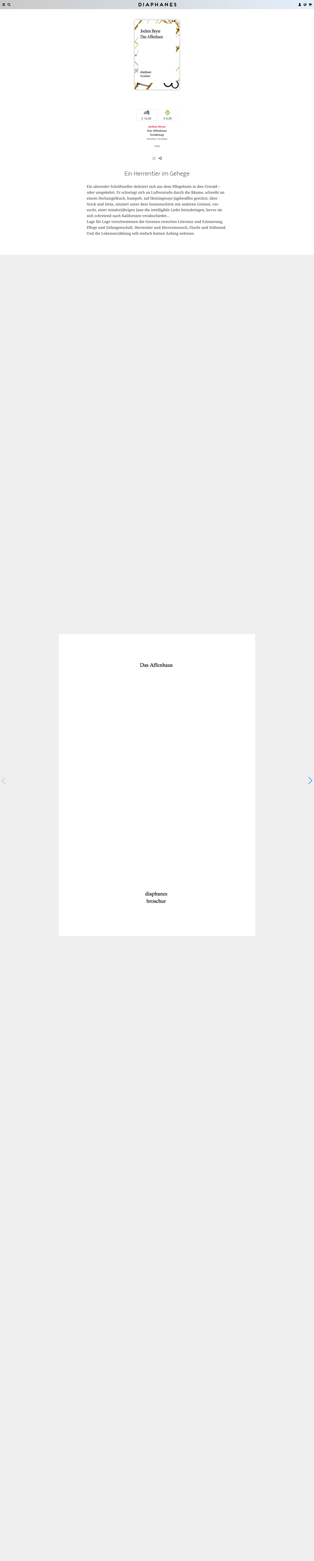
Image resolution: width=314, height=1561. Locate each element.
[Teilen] (160, 158)
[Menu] (3, 4)
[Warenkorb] (310, 4)
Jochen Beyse (157, 126)
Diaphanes (157, 4)
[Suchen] (9, 4)
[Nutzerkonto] (299, 4)
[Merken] (154, 158)
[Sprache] (305, 4)
